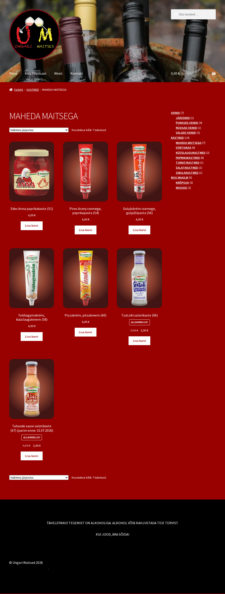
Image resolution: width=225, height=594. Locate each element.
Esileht (18, 90)
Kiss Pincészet (36, 73)
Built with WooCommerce (28, 568)
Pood (13, 73)
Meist (58, 73)
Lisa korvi (31, 226)
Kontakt (76, 73)
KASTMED (33, 90)
